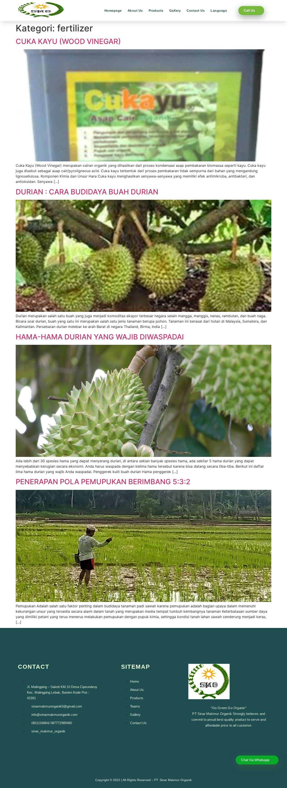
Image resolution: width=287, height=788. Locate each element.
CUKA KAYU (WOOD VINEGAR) (68, 41)
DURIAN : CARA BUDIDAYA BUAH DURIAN (87, 191)
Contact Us (196, 10)
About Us (135, 10)
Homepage (113, 10)
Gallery (175, 10)
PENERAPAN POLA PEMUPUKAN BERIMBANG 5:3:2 (103, 481)
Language (219, 10)
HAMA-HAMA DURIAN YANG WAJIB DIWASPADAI (100, 336)
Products (156, 10)
